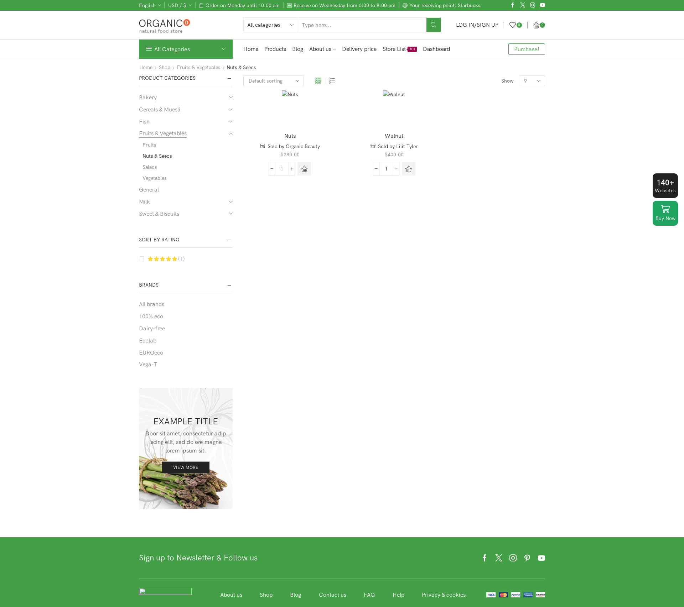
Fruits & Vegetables (199, 67)
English (147, 5)
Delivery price (359, 48)
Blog (297, 48)
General (149, 189)
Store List (399, 48)
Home (250, 48)
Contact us (332, 594)
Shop (164, 67)
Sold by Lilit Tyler (398, 146)
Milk (144, 201)
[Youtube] (542, 5)
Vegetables (154, 178)
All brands (151, 304)
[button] (304, 169)
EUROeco (151, 352)
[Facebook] (512, 5)
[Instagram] (532, 5)
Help (398, 594)
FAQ (369, 594)
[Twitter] (522, 5)
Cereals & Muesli (159, 109)
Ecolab (147, 340)
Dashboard (436, 48)
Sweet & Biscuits (159, 213)
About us (320, 48)
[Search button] (433, 25)
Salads (149, 167)
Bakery (148, 97)
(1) (181, 258)
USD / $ (177, 5)
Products (275, 48)
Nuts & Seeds (157, 156)
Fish (144, 121)
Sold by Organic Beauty (294, 146)
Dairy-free (152, 328)
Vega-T (148, 364)
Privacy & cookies (444, 594)
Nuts (290, 135)
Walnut (394, 135)
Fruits (149, 145)
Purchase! (526, 49)
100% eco (151, 316)
